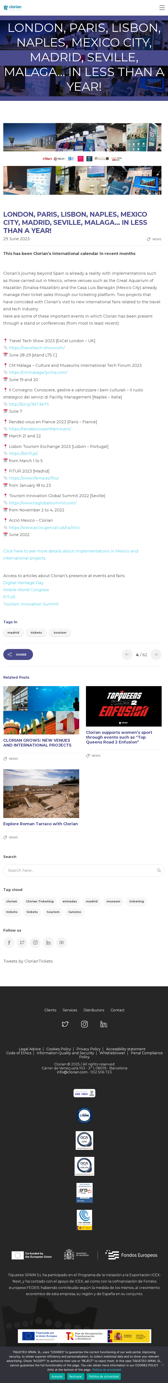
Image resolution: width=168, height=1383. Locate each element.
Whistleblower (112, 1053)
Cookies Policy (58, 1049)
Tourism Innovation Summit (31, 604)
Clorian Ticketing (40, 901)
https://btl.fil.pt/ (23, 453)
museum (113, 901)
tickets (36, 632)
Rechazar (75, 1376)
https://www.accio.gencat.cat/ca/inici (44, 527)
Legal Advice (30, 1049)
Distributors (94, 1010)
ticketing (136, 901)
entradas (70, 901)
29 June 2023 (16, 238)
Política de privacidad (106, 1369)
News (156, 239)
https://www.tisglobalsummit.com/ (42, 503)
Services (70, 1010)
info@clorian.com (72, 1072)
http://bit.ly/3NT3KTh (29, 404)
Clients (50, 1010)
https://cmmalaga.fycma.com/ (38, 372)
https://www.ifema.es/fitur (34, 478)
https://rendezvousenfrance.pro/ (40, 429)
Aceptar (57, 1376)
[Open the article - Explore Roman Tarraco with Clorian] (22, 793)
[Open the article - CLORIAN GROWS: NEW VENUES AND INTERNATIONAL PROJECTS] (22, 710)
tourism (60, 632)
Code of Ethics (18, 1053)
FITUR (9, 597)
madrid (13, 632)
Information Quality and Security (65, 1053)
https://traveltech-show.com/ (37, 347)
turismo (74, 912)
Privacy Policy (89, 1049)
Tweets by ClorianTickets (28, 961)
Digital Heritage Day (23, 582)
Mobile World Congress (26, 589)
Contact (118, 1010)
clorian (11, 901)
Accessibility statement (126, 1049)
